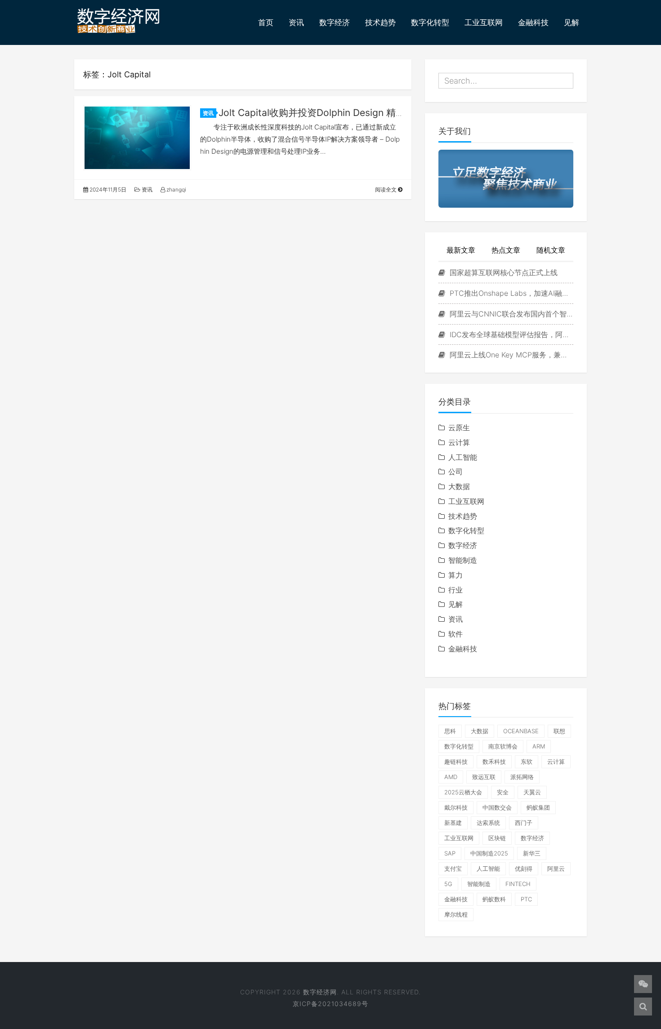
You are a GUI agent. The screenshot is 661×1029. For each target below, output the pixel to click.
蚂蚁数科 (494, 899)
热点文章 (505, 249)
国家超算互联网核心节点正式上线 (502, 272)
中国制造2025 (489, 853)
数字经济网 (320, 992)
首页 (265, 22)
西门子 (523, 822)
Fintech (518, 883)
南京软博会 (503, 746)
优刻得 (523, 868)
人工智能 (462, 457)
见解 (571, 22)
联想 (559, 731)
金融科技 (533, 22)
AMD (450, 776)
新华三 (531, 853)
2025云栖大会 (463, 792)
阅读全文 (386, 189)
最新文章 (461, 249)
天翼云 (532, 792)
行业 (455, 589)
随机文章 (550, 249)
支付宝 (453, 868)
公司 (455, 471)
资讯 (296, 22)
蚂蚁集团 (538, 807)
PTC (526, 899)
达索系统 (488, 822)
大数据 (459, 486)
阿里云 (556, 868)
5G (448, 883)
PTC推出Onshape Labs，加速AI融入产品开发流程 (510, 293)
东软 (526, 761)
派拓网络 (522, 776)
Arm (538, 746)
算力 (455, 574)
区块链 (497, 838)
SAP (450, 853)
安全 (503, 792)
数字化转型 (430, 22)
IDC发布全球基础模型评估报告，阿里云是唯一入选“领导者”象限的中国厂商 (510, 334)
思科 (450, 731)
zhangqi (175, 189)
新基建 (453, 822)
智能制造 (462, 560)
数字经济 (334, 22)
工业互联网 (483, 22)
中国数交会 (497, 807)
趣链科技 (456, 761)
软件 (455, 633)
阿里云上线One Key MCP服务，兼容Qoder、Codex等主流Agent (510, 354)
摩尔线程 (456, 914)
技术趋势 (380, 22)
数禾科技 (494, 761)
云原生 (459, 427)
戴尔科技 (456, 807)
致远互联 (484, 776)
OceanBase (521, 731)
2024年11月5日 (107, 189)
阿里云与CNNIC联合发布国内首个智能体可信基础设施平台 (510, 313)
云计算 (459, 442)
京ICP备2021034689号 (330, 1003)
